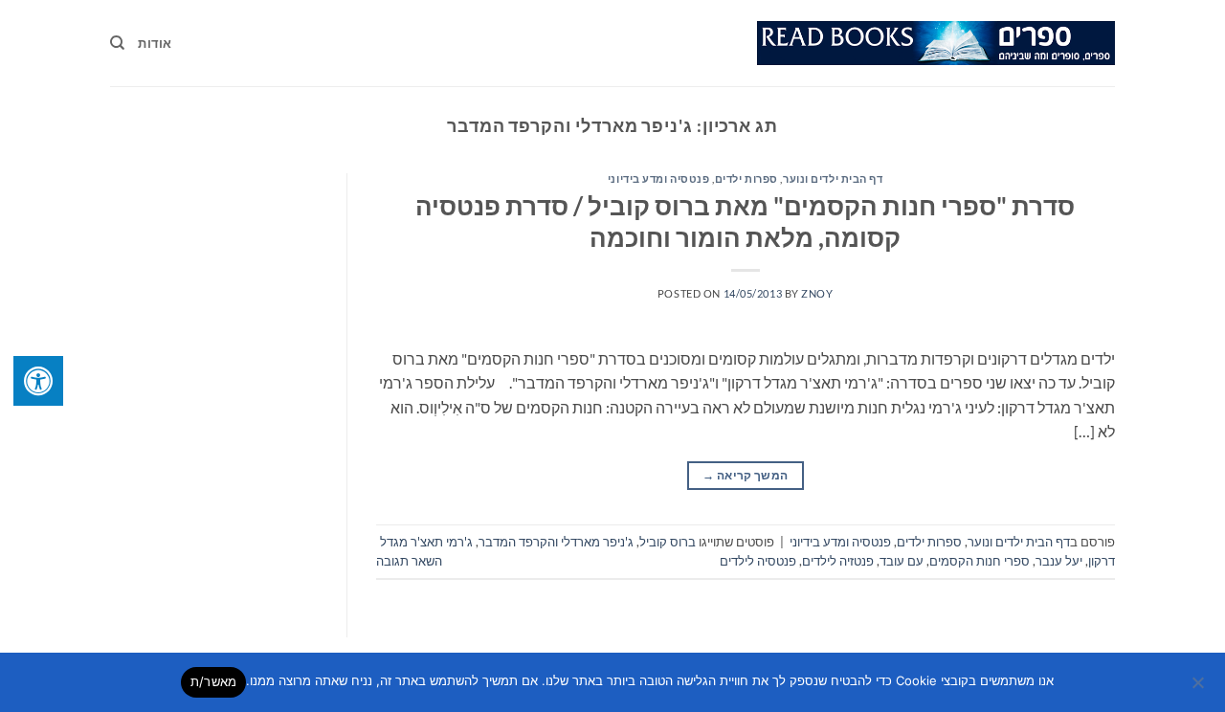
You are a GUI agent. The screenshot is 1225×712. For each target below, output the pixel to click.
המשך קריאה (745, 475)
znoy (817, 293)
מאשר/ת (213, 681)
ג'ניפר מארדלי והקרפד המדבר (556, 541)
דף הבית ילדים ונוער (833, 178)
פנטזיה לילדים (838, 560)
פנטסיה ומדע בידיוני (659, 178)
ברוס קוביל (667, 541)
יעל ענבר (1059, 560)
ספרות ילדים (746, 178)
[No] (1199, 688)
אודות (154, 43)
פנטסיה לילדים (758, 560)
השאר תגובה (409, 560)
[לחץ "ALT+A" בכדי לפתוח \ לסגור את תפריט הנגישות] (38, 381)
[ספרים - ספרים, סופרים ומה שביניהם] (936, 43)
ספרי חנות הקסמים (979, 560)
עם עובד (902, 560)
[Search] (117, 43)
